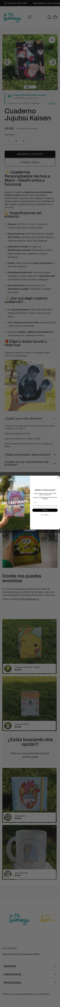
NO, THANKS (45, 514)
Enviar (45, 510)
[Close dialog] (58, 477)
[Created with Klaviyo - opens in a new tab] (30, 530)
